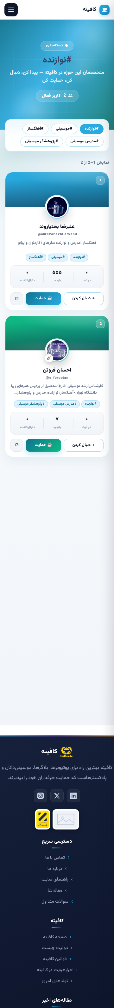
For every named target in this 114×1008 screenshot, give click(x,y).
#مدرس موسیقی (84, 141)
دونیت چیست (55, 948)
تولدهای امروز (55, 981)
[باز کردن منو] (11, 9)
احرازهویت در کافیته (55, 970)
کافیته (90, 9)
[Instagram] (40, 795)
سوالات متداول (55, 901)
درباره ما (55, 868)
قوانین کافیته (55, 959)
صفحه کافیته (55, 937)
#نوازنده (92, 129)
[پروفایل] (16, 298)
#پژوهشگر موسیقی (42, 141)
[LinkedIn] (73, 795)
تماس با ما (55, 857)
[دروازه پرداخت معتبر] (42, 819)
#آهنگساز (35, 129)
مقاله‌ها (55, 890)
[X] (57, 795)
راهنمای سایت (54, 879)
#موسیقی (64, 129)
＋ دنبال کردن (83, 298)
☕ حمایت (43, 298)
